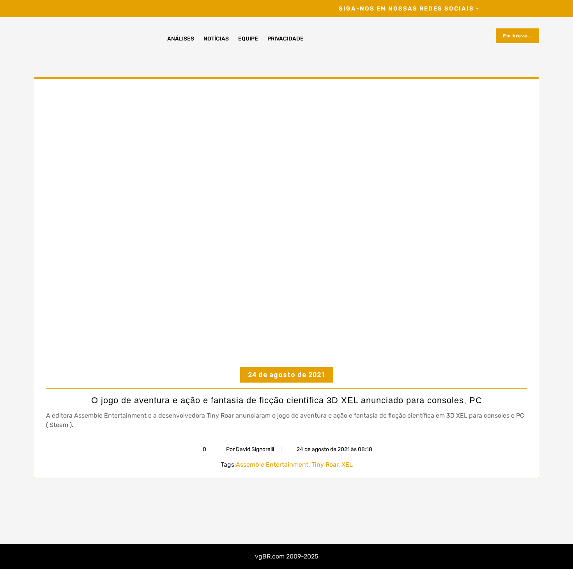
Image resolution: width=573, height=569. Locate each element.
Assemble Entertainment (272, 464)
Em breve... (517, 36)
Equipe (248, 38)
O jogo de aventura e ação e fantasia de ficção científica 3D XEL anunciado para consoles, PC (286, 400)
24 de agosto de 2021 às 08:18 (333, 449)
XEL (347, 464)
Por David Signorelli (250, 449)
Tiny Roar (324, 464)
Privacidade (285, 38)
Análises (180, 38)
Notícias (216, 38)
